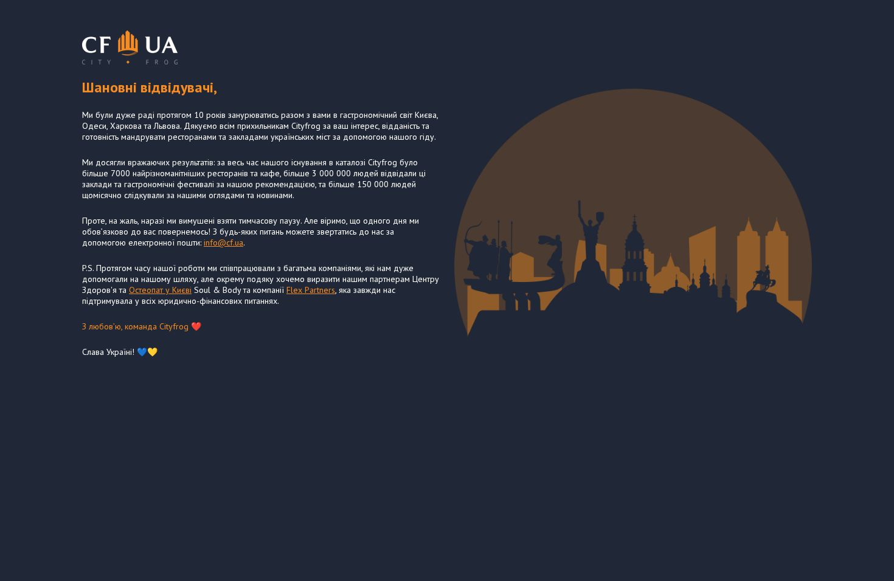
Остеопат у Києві (160, 289)
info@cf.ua (223, 242)
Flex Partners (310, 289)
